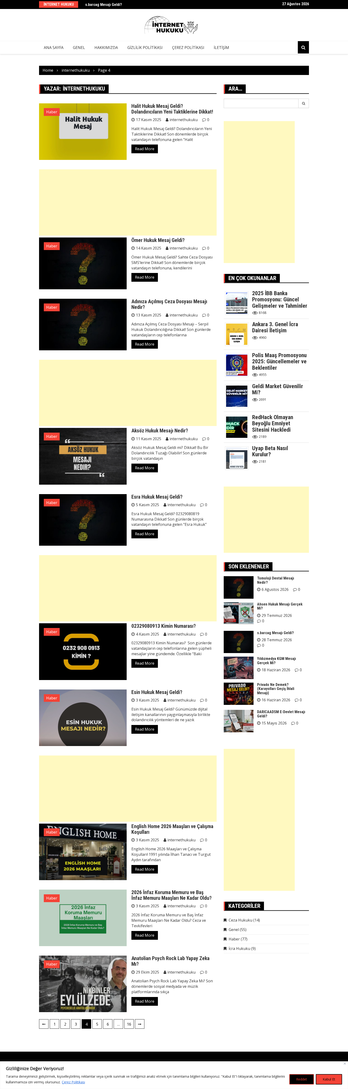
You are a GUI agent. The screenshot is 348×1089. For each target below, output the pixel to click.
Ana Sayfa (53, 47)
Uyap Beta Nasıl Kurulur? (270, 451)
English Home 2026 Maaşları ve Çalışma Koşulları (172, 829)
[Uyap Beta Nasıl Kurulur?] (238, 457)
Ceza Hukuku (240, 920)
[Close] (345, 1064)
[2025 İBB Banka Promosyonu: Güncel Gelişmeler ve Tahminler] (238, 302)
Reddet (301, 1079)
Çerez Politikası (73, 1082)
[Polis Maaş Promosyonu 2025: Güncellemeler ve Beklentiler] (238, 364)
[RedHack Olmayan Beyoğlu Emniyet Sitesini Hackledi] (238, 426)
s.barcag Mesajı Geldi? (103, 4)
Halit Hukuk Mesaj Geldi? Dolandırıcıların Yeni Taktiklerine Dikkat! (172, 109)
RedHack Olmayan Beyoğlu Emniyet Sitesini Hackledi (272, 423)
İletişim (221, 47)
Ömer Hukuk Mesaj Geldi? (158, 240)
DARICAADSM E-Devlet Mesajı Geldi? (281, 714)
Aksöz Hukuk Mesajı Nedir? (159, 431)
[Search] (304, 103)
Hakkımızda (106, 47)
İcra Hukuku (239, 948)
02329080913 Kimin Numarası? (163, 626)
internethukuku (184, 119)
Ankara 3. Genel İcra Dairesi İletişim (275, 327)
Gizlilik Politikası (145, 47)
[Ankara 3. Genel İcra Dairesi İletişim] (238, 333)
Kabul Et (329, 1079)
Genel (79, 47)
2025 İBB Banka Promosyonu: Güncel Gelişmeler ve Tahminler (279, 299)
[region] (174, 1075)
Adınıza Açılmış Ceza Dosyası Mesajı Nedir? (169, 304)
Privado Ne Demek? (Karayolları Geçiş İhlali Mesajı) (275, 688)
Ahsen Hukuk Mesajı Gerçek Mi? (280, 606)
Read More (144, 148)
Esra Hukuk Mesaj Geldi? (157, 497)
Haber (51, 111)
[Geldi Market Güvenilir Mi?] (238, 395)
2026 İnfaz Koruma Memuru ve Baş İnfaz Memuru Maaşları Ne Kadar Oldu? (171, 895)
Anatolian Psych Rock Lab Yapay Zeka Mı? (170, 961)
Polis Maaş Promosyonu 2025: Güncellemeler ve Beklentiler (279, 361)
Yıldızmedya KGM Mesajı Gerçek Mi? (276, 660)
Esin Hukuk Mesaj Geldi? (156, 692)
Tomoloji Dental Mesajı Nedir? (275, 580)
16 (129, 1024)
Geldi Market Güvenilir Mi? (277, 389)
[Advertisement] (128, 202)
